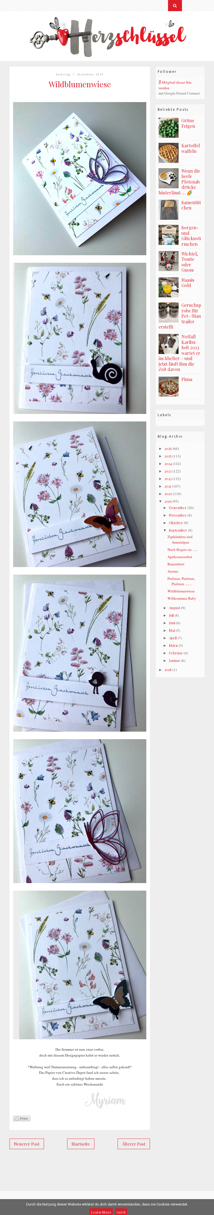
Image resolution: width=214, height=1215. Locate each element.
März (173, 645)
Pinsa (186, 379)
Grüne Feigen (188, 123)
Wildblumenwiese (181, 591)
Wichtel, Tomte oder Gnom (189, 262)
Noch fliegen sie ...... (182, 549)
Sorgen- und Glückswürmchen (191, 236)
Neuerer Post (27, 1144)
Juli (171, 615)
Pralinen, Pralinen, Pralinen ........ (181, 581)
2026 (168, 448)
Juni (172, 622)
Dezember (178, 507)
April (173, 637)
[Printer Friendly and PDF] (21, 1120)
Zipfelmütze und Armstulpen (180, 539)
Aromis (172, 571)
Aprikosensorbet (179, 556)
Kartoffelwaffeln (190, 148)
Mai (172, 630)
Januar (174, 660)
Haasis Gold (187, 282)
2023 (168, 471)
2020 (168, 493)
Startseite (81, 1144)
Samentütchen (191, 205)
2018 (168, 669)
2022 (168, 478)
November (178, 515)
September (178, 530)
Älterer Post (133, 1144)
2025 (168, 456)
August (174, 607)
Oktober (176, 522)
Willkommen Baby (181, 598)
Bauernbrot (175, 563)
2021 (167, 486)
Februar (176, 652)
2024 (168, 463)
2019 (168, 501)
